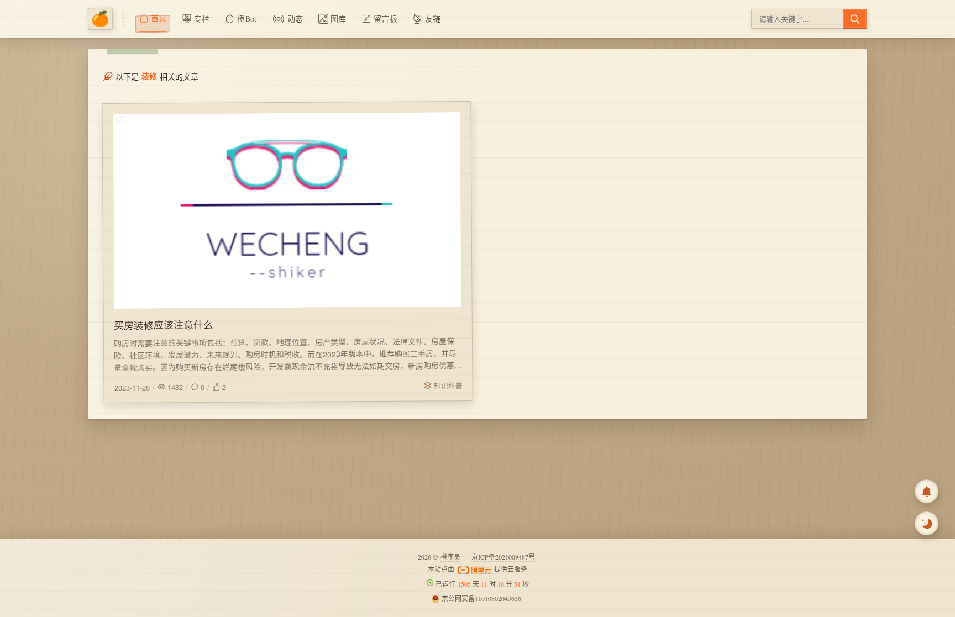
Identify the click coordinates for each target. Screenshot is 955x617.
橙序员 (450, 556)
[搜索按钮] (855, 19)
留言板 (385, 18)
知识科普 (447, 385)
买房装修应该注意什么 (163, 324)
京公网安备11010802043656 (481, 598)
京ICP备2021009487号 (503, 556)
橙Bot (246, 18)
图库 (338, 18)
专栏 (202, 18)
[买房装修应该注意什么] (286, 210)
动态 (295, 18)
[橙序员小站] (106, 19)
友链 (433, 18)
